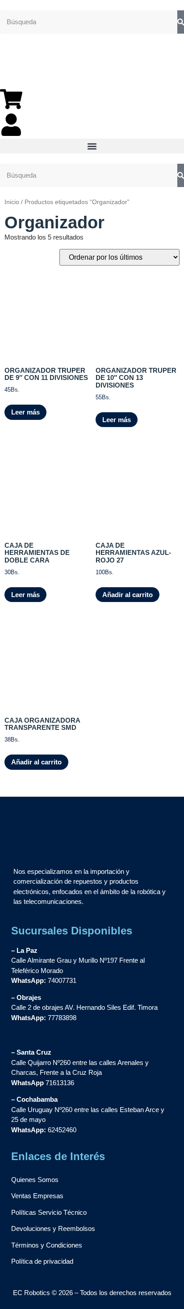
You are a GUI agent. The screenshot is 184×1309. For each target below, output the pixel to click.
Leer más (25, 412)
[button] (92, 146)
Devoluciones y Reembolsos (53, 1228)
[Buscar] (180, 22)
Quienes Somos (35, 1179)
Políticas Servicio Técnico (49, 1212)
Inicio (11, 202)
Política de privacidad (42, 1261)
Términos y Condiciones (46, 1245)
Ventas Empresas (37, 1196)
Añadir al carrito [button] (127, 594)
